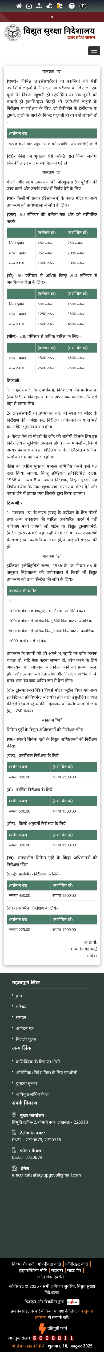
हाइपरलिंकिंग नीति (33, 1270)
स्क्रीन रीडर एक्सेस (50, 1276)
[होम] (19, 7)
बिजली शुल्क (26, 1039)
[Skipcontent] (29, 7)
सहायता (57, 1270)
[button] (52, 17)
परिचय (21, 1007)
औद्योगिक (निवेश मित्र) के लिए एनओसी (46, 1072)
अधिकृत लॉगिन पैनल (32, 1094)
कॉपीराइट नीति (76, 1264)
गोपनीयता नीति (49, 1264)
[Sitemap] (39, 7)
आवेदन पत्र (25, 1028)
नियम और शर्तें (23, 1264)
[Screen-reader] (49, 7)
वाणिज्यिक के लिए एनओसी (38, 1062)
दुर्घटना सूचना (26, 1083)
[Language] (59, 7)
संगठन (21, 1017)
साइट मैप (74, 1270)
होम (19, 996)
